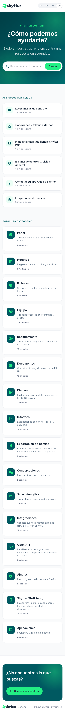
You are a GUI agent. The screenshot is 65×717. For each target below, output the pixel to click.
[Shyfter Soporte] (12, 6)
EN (47, 6)
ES (59, 6)
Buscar (53, 66)
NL (53, 6)
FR (41, 6)
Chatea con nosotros (26, 691)
